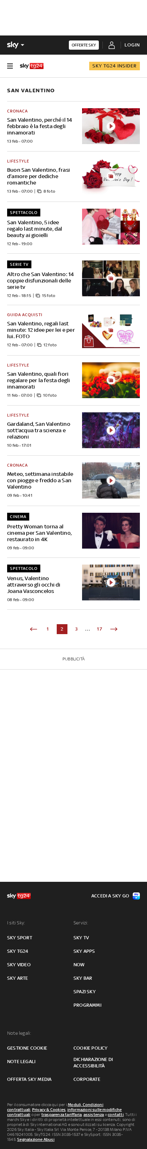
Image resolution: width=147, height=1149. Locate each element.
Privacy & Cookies (49, 1109)
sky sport (19, 937)
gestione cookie (27, 1048)
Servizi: (81, 922)
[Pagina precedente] (33, 629)
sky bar (83, 978)
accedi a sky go (110, 895)
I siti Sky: (16, 922)
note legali (21, 1061)
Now (79, 964)
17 (100, 629)
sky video (19, 964)
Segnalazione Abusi (36, 1139)
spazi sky (85, 991)
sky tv (81, 937)
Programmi (87, 1005)
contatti (116, 1114)
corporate (87, 1079)
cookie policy (91, 1048)
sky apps (84, 951)
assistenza (93, 1114)
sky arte (17, 978)
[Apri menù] (10, 66)
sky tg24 (18, 951)
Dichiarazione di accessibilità (93, 1062)
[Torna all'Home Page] (32, 66)
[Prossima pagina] (113, 629)
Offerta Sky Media (29, 1079)
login (132, 45)
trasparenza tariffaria (61, 1114)
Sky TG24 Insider (114, 65)
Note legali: (19, 1033)
